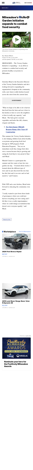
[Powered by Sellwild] (28, 336)
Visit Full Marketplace (25, 231)
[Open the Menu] (3, 2)
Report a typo (7, 219)
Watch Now (27, 2)
